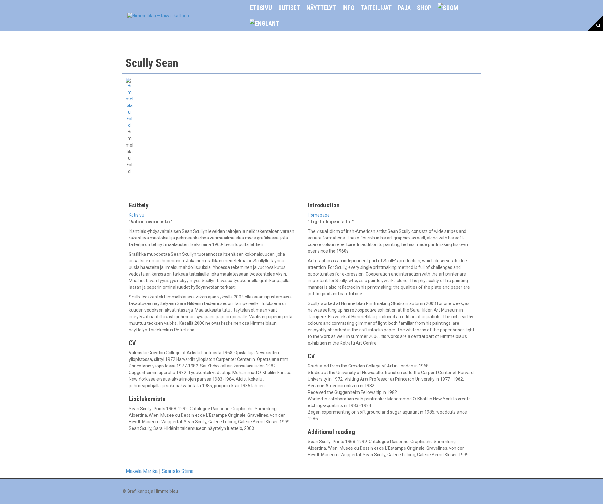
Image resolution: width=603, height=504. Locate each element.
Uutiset (289, 8)
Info (348, 8)
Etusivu (261, 8)
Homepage (319, 214)
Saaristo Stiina (177, 471)
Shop (424, 8)
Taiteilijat (376, 8)
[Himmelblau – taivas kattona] (158, 15)
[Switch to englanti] (265, 23)
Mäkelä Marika (142, 471)
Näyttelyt (321, 8)
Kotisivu (136, 214)
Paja (404, 8)
